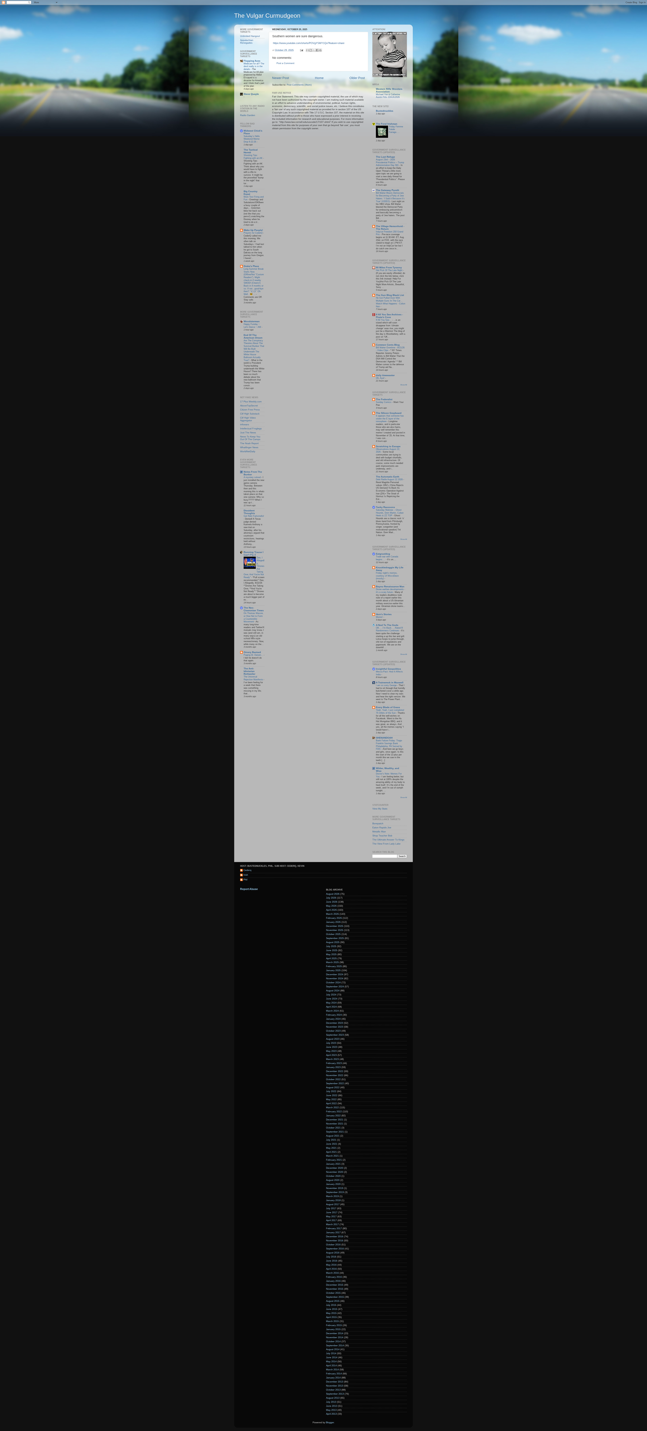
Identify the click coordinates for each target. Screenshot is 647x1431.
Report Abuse (249, 889)
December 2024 (334, 974)
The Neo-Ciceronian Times (254, 609)
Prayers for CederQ (253, 233)
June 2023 (331, 1047)
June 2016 (331, 1261)
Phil (245, 879)
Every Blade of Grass (388, 707)
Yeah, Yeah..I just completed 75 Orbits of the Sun (390, 711)
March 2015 (332, 1321)
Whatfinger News (249, 447)
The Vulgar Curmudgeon (267, 15)
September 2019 (335, 1192)
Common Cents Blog (388, 345)
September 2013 (335, 1394)
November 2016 (334, 1240)
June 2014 (331, 1357)
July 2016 (331, 1256)
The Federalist (384, 399)
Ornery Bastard (252, 652)
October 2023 (333, 1031)
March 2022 (332, 1107)
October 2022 (333, 1079)
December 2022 (334, 1071)
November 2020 (334, 1172)
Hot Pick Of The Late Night (389, 270)
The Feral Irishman (386, 124)
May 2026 (331, 906)
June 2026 (331, 902)
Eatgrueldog (383, 554)
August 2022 (333, 1087)
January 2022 (333, 1115)
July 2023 (331, 1043)
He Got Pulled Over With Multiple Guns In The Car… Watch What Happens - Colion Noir (390, 302)
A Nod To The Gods (387, 625)
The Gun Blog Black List (390, 295)
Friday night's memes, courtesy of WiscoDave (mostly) (387, 576)
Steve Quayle (251, 94)
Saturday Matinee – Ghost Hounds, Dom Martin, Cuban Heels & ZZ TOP (390, 513)
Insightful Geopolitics (388, 669)
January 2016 (333, 1281)
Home (319, 78)
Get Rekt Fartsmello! (254, 516)
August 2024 (333, 990)
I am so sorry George (386, 685)
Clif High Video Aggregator (248, 419)
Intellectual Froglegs (251, 428)
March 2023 (332, 1059)
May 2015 (331, 1313)
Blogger (330, 1422)
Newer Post (280, 78)
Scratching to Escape (388, 446)
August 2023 (333, 1039)
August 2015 (333, 1301)
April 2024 (331, 1007)
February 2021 (334, 1160)
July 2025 (331, 946)
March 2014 (332, 1369)
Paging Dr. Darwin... (254, 655)
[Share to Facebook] (317, 50)
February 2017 (334, 1228)
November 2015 (334, 1289)
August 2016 (333, 1252)
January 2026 (333, 922)
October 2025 (333, 934)
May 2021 (331, 1148)
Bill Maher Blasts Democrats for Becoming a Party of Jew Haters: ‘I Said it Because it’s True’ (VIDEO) (390, 197)
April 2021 (331, 1152)
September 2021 (335, 1132)
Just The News (248, 432)
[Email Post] (301, 50)
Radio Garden (247, 115)
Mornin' (379, 617)
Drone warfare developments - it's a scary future (390, 590)
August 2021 (333, 1136)
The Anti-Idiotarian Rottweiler (249, 671)
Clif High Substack (249, 413)
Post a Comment (285, 63)
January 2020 (333, 1184)
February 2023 (334, 1063)
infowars (244, 424)
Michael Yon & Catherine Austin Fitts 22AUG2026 (388, 96)
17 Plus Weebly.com (251, 401)
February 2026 (334, 918)
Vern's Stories (384, 614)
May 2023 (331, 1051)
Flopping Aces (252, 61)
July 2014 (331, 1353)
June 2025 (331, 950)
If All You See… (384, 320)
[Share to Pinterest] (320, 50)
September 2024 (335, 986)
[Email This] (307, 50)
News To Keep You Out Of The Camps (250, 438)
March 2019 (332, 1196)
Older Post (357, 78)
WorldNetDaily (247, 451)
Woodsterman (252, 321)
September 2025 (335, 938)
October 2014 (333, 1341)
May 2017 (331, 1216)
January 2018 (333, 1200)
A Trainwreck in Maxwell (389, 682)
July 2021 (331, 1140)
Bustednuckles (384, 111)
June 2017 (331, 1212)
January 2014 (333, 1377)
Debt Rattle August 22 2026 (389, 479)
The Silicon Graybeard (389, 413)
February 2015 (334, 1325)
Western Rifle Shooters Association (389, 90)
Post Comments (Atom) (299, 85)
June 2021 (331, 1144)
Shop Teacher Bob (382, 835)
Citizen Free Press (250, 409)
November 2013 (334, 1386)
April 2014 (331, 1365)
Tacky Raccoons (385, 507)
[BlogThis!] (310, 50)
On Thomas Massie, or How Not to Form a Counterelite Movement (254, 617)
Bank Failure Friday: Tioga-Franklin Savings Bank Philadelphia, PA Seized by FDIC (389, 744)
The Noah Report (249, 443)
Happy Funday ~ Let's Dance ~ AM (253, 325)
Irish (245, 875)
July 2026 (331, 898)
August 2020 (333, 1180)
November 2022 (334, 1075)
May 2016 (331, 1265)
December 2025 (334, 926)
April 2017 (331, 1220)
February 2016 (334, 1277)
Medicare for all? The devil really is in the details (254, 66)
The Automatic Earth (387, 476)
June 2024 (331, 998)
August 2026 (333, 894)
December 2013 (334, 1381)
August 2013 (333, 1398)
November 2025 (334, 930)
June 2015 (331, 1309)
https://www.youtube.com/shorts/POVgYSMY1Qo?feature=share (308, 43)
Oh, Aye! (380, 378)
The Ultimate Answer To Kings (388, 839)
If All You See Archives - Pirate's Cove (389, 316)
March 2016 (332, 1273)
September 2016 (335, 1248)
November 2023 (334, 1027)
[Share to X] (314, 50)
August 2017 (333, 1204)
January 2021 (333, 1164)
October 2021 (333, 1127)
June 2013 (331, 1406)
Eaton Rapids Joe (381, 827)
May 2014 (331, 1361)
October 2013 (333, 1390)
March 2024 (332, 1011)
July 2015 (331, 1305)
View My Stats (379, 808)
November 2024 (334, 978)
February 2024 (334, 1015)
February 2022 (334, 1111)
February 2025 (334, 966)
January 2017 (333, 1232)
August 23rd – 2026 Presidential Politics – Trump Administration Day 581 (390, 162)
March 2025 (332, 962)
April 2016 (331, 1269)
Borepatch (377, 823)
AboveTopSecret (249, 405)
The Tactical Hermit (251, 151)
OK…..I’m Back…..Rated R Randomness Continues (389, 629)
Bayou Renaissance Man (390, 586)
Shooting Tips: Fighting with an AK (253, 156)
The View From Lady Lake (386, 843)
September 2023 (335, 1035)
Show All (403, 385)
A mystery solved (252, 477)
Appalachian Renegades (246, 41)
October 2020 (333, 1176)
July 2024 (331, 994)
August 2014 (333, 1349)
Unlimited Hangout (250, 36)
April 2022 (331, 1103)
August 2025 (333, 942)
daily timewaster (385, 375)
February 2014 (334, 1373)
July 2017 (331, 1208)
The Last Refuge (385, 157)
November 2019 (334, 1188)
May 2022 (331, 1099)
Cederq (247, 870)
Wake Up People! (253, 230)
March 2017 (332, 1224)
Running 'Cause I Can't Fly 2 (253, 553)
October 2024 (333, 982)
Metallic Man (379, 831)
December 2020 (334, 1168)
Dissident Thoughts (249, 512)
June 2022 (331, 1095)
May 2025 (331, 954)
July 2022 (331, 1091)
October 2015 (333, 1293)
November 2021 (334, 1123)
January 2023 (333, 1067)
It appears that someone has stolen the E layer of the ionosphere (390, 419)
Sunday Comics (384, 402)
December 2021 (334, 1119)
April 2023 (331, 1055)
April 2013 (331, 1414)
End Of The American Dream (253, 336)
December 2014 (334, 1333)
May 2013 (331, 1410)
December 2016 (334, 1236)
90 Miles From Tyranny (389, 267)
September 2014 (335, 1345)
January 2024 (333, 1019)
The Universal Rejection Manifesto (254, 678)
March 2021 (332, 1156)
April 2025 (331, 958)
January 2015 (333, 1329)
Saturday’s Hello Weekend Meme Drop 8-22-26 (252, 139)
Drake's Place (251, 266)
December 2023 (334, 1023)
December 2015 (334, 1285)
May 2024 (331, 1002)
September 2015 (335, 1297)
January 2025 (333, 970)
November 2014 (334, 1337)
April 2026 (331, 910)
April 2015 (331, 1317)
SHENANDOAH (384, 738)
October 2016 (333, 1244)
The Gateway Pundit (387, 190)
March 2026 (332, 914)
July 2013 (331, 1402)
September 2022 (335, 1083)
